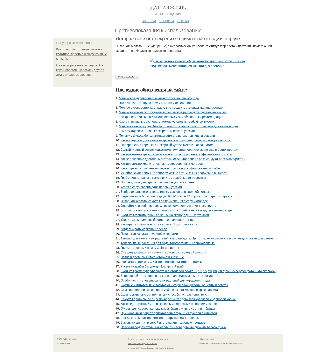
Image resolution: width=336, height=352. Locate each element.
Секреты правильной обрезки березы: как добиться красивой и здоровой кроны (178, 299)
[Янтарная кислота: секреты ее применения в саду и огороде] (199, 63)
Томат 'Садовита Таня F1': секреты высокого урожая (157, 130)
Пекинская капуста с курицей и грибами (149, 233)
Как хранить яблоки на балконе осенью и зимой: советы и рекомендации (171, 116)
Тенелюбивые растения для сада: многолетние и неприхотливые (168, 243)
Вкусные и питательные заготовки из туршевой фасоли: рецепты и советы (174, 285)
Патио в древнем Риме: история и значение (152, 257)
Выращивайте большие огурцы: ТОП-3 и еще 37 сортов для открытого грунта (176, 196)
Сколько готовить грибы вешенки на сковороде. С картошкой (165, 215)
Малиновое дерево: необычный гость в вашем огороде (159, 98)
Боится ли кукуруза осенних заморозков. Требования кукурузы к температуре (177, 210)
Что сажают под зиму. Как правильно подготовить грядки (162, 261)
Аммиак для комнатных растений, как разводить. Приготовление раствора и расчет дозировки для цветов (197, 238)
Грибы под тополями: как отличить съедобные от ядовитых (163, 177)
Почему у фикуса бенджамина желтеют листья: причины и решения (168, 135)
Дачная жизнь (168, 7)
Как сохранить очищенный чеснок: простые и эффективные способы (170, 168)
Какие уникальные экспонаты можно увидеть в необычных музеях (166, 121)
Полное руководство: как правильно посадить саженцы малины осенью (171, 107)
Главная (149, 20)
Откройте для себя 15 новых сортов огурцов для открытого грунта (168, 205)
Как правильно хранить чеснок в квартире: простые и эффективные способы (81, 54)
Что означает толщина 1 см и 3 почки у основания (155, 102)
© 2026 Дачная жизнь (67, 338)
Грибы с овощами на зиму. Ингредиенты (150, 247)
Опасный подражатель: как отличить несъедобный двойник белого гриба (173, 327)
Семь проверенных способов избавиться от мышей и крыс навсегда (170, 289)
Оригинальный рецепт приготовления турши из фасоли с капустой (169, 313)
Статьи (183, 20)
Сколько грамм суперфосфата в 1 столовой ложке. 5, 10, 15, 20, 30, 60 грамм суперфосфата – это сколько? (198, 271)
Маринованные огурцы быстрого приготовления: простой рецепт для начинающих (178, 126)
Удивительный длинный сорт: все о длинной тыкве (157, 219)
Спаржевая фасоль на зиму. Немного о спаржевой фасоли (163, 252)
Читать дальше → (127, 76)
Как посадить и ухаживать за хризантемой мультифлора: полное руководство (176, 140)
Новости (166, 20)
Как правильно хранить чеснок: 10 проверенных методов (162, 163)
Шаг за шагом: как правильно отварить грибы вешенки (160, 317)
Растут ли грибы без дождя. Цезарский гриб (152, 266)
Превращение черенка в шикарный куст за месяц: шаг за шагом (167, 145)
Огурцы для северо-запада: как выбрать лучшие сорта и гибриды (168, 308)
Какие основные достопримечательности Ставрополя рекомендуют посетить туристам (183, 159)
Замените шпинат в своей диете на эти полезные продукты (163, 322)
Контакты (132, 338)
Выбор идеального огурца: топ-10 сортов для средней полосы (165, 191)
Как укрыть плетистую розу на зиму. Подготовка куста (159, 224)
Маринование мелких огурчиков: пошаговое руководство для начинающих (173, 112)
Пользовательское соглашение (153, 338)
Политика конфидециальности (142, 343)
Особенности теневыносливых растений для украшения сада (165, 280)
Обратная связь (207, 338)
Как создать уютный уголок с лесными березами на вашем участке (169, 303)
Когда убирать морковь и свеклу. (144, 229)
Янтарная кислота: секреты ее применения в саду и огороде (178, 38)
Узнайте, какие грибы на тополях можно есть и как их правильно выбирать (174, 173)
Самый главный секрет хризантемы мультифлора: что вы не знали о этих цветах (179, 149)
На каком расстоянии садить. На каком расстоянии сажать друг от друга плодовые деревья (80, 70)
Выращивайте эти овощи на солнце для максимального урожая (167, 275)
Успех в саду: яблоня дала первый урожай (151, 187)
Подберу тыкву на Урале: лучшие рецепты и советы (158, 182)
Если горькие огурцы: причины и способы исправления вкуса (165, 294)
